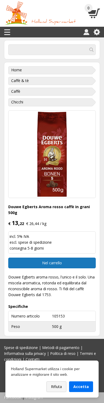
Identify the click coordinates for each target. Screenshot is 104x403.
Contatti (32, 359)
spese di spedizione (35, 242)
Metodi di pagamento (60, 347)
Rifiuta (56, 386)
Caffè (15, 91)
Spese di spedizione (21, 347)
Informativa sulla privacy (25, 353)
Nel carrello (52, 262)
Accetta (81, 386)
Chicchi (17, 101)
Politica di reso (62, 353)
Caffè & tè (20, 80)
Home (16, 69)
